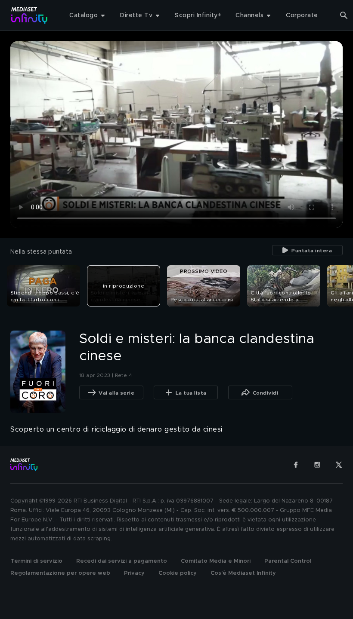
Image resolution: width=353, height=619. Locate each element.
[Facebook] (296, 465)
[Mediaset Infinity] (29, 15)
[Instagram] (317, 465)
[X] (339, 465)
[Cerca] (344, 15)
